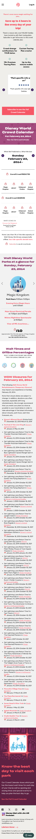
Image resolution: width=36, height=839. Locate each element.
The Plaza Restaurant (12, 696)
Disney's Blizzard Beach (13, 419)
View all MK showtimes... (18, 324)
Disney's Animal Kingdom (24, 471)
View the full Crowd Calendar (18, 140)
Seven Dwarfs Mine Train (14, 703)
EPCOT (24, 542)
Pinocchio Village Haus (13, 689)
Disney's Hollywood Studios (16, 499)
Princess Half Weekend (10, 223)
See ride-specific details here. (21, 239)
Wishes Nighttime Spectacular (18, 317)
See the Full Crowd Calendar (14, 799)
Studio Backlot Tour (11, 716)
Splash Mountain (10, 711)
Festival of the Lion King (13, 425)
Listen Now (8, 827)
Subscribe (12, 244)
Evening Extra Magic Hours (9, 226)
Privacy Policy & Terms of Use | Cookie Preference (16, 833)
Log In (31, 4)
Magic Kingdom (10, 455)
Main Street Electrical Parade (18, 311)
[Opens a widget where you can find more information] (28, 835)
